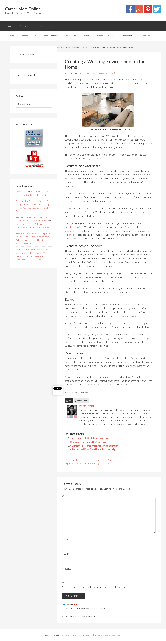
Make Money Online (105, 460)
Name (66, 539)
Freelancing (90, 460)
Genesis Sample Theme (72, 635)
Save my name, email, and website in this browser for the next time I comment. (100, 587)
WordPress (110, 635)
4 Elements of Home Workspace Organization (94, 445)
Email (65, 553)
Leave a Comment (107, 72)
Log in (119, 635)
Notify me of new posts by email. (80, 615)
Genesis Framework (95, 635)
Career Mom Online (23, 8)
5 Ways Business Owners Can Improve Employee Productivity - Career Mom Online (33, 236)
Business (80, 460)
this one (73, 234)
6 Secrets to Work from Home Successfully (92, 449)
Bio (69, 401)
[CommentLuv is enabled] (71, 604)
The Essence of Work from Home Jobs (90, 438)
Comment (67, 496)
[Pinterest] (148, 12)
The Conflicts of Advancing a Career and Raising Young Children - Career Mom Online (33, 252)
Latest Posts (82, 401)
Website (66, 568)
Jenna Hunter (22, 191)
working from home (100, 463)
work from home (84, 463)
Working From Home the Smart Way (89, 441)
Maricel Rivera (86, 405)
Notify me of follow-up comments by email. (85, 608)
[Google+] (139, 12)
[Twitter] (157, 12)
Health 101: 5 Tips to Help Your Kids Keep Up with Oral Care (33, 207)
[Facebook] (130, 12)
